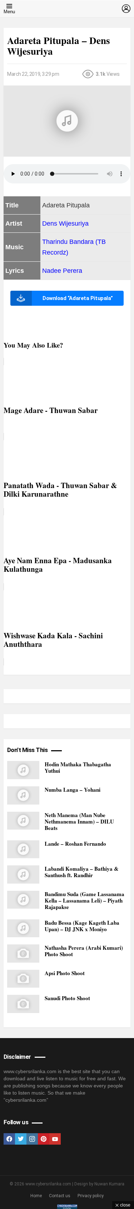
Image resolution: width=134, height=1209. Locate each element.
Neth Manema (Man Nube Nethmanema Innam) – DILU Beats (79, 821)
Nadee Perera (62, 270)
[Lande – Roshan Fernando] (23, 849)
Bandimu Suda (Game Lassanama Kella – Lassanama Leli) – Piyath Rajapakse (84, 900)
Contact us (59, 1195)
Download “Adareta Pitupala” (78, 298)
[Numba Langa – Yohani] (23, 795)
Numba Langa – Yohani (72, 789)
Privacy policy (91, 1195)
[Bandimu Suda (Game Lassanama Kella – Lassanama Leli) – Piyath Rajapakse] (23, 900)
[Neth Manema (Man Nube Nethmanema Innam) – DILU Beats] (23, 821)
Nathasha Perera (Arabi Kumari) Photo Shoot (84, 951)
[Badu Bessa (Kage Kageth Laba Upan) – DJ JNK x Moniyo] (23, 928)
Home (36, 1195)
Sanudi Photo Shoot (67, 998)
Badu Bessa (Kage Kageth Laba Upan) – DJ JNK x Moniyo (82, 926)
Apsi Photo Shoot (65, 973)
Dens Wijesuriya (65, 223)
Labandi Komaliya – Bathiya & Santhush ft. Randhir (82, 872)
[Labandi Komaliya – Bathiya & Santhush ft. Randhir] (23, 874)
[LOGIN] (126, 8)
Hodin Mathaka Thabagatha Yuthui (78, 767)
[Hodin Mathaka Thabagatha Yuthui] (23, 770)
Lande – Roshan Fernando (75, 843)
